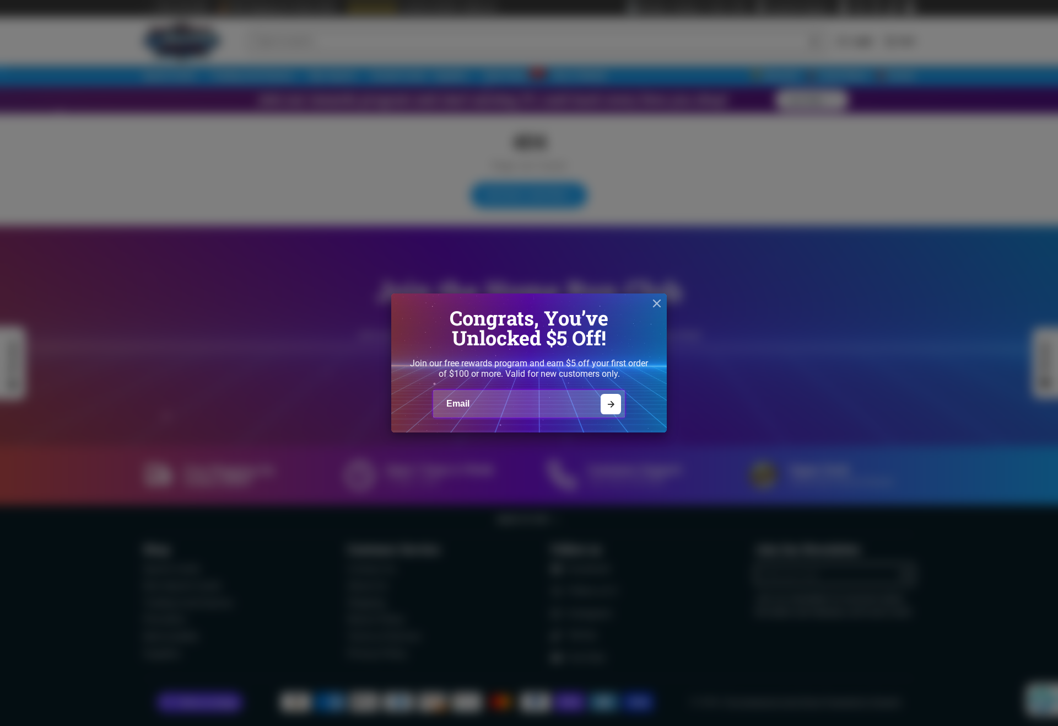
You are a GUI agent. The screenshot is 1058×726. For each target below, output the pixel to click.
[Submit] (611, 404)
